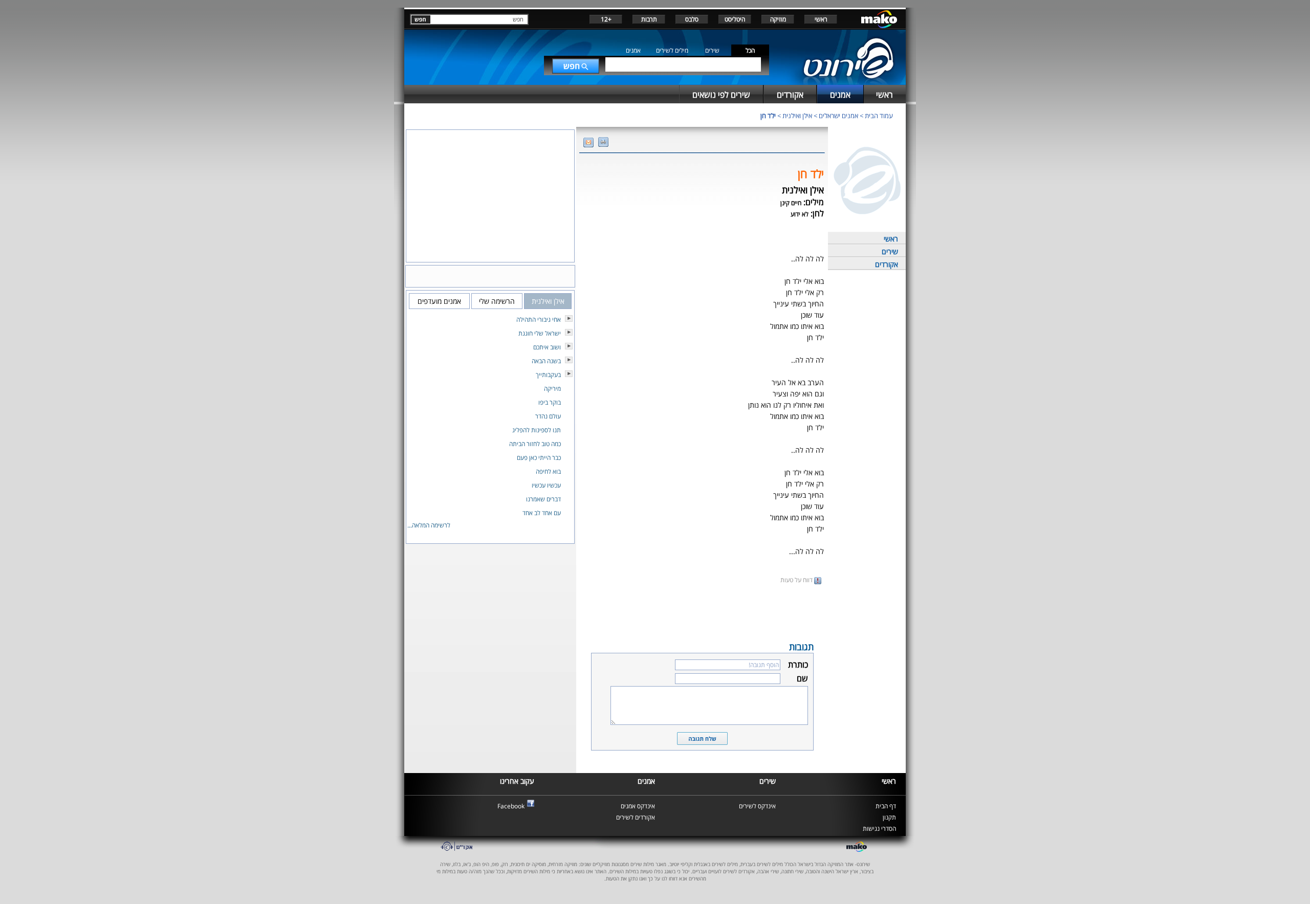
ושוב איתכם (547, 347)
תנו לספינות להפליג (536, 430)
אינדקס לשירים (757, 806)
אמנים (633, 50)
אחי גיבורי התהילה (538, 319)
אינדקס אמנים (638, 806)
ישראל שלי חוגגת (539, 333)
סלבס (691, 19)
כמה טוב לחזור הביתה (535, 443)
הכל (750, 50)
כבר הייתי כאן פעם (539, 457)
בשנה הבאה (546, 361)
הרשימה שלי (497, 301)
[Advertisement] (702, 612)
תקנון (889, 817)
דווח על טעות (797, 580)
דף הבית (886, 806)
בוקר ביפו (549, 402)
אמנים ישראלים (838, 115)
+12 (606, 19)
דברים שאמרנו (543, 499)
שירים (712, 50)
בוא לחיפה (548, 471)
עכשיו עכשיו (546, 485)
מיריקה (552, 388)
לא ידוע (800, 214)
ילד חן (768, 115)
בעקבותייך (548, 374)
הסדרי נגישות (879, 828)
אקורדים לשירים (635, 817)
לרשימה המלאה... (428, 525)
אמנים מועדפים (439, 301)
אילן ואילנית (797, 115)
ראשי (821, 19)
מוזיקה (778, 19)
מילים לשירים (672, 50)
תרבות (649, 19)
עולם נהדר (548, 416)
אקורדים (886, 264)
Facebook (511, 806)
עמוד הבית (879, 115)
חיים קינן (790, 203)
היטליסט (735, 19)
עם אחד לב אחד (541, 513)
